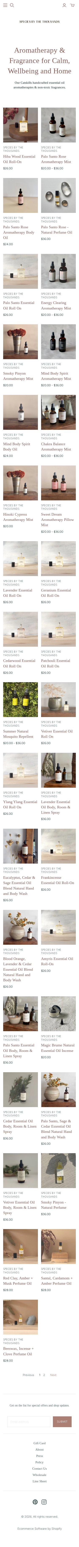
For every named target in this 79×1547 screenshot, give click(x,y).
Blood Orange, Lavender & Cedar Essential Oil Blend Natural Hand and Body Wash (18, 969)
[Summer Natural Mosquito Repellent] (20, 699)
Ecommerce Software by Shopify (39, 1529)
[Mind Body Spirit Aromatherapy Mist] (58, 341)
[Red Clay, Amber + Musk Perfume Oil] (20, 1246)
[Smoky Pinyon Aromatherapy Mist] (20, 341)
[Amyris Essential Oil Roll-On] (58, 927)
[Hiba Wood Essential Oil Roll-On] (20, 125)
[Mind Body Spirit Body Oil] (20, 412)
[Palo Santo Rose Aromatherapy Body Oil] (20, 195)
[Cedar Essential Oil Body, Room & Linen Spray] (20, 1089)
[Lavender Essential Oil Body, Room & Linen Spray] (58, 770)
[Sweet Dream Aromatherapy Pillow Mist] (58, 482)
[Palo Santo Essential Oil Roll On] (20, 271)
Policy (39, 1462)
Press (39, 1456)
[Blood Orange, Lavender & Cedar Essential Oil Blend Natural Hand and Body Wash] (20, 927)
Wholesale (39, 1475)
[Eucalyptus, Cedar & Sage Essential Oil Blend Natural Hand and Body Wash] (20, 846)
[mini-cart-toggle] (72, 5)
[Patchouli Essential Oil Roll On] (58, 629)
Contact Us (39, 1468)
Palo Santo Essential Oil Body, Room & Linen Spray (18, 1050)
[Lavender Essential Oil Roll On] (20, 558)
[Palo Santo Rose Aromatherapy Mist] (58, 125)
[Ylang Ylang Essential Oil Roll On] (20, 770)
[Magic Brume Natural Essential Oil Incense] (58, 1013)
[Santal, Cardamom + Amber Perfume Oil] (58, 1246)
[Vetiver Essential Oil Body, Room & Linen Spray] (20, 1170)
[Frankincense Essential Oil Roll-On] (58, 846)
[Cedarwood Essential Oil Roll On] (20, 629)
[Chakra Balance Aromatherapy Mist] (58, 412)
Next (53, 1375)
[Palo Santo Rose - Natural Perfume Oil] (58, 195)
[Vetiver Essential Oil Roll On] (58, 699)
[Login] (64, 5)
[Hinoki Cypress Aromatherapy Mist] (20, 482)
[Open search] (12, 5)
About (39, 1449)
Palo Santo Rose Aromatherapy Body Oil (18, 232)
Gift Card (39, 1443)
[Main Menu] (5, 5)
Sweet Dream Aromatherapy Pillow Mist (57, 519)
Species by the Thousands (13, 149)
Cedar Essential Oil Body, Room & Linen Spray (19, 1126)
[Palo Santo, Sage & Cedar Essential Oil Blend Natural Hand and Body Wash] (58, 1089)
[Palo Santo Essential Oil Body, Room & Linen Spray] (20, 1013)
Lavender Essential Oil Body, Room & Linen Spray (55, 807)
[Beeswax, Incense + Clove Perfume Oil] (20, 1317)
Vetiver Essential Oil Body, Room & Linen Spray (19, 1207)
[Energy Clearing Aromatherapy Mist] (58, 271)
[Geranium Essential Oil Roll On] (58, 558)
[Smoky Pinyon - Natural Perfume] (58, 1170)
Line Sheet (40, 1481)
